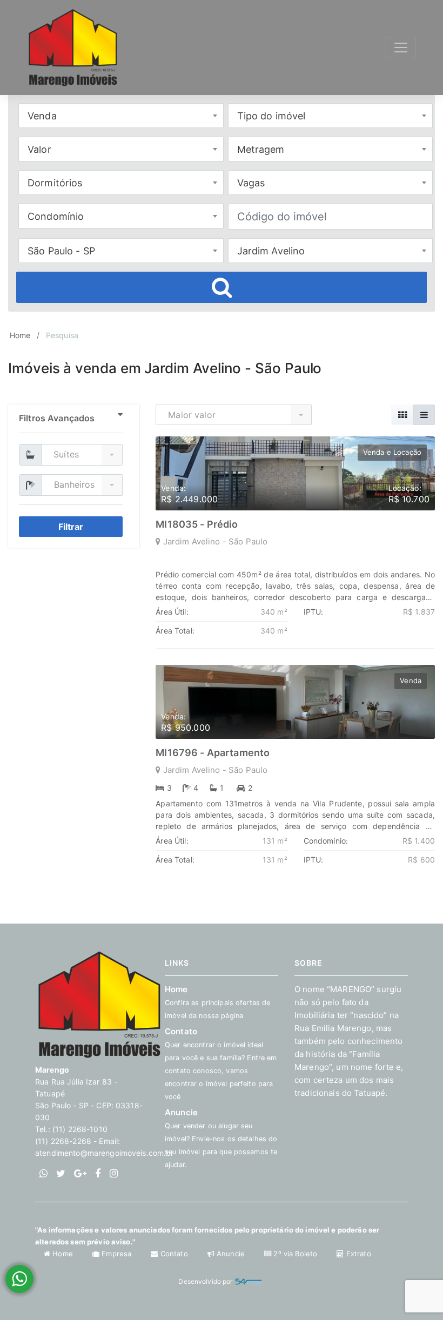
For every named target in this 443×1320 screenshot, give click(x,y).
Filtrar (70, 526)
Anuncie (221, 1138)
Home (20, 335)
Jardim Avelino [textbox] (271, 251)
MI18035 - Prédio (197, 524)
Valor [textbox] (39, 149)
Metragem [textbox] (261, 149)
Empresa (116, 1253)
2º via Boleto (295, 1253)
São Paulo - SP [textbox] (61, 251)
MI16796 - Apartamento (213, 752)
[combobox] (121, 115)
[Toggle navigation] (401, 47)
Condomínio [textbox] (56, 216)
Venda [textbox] (42, 116)
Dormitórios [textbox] (55, 182)
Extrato (357, 1253)
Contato (174, 1253)
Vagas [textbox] (251, 182)
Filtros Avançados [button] (57, 418)
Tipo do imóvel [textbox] (271, 116)
